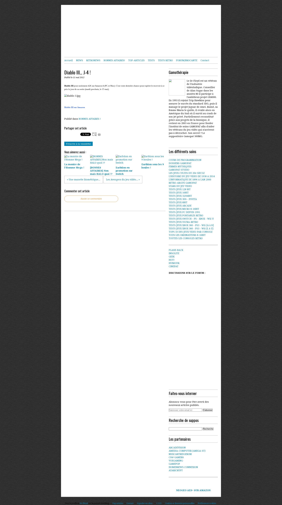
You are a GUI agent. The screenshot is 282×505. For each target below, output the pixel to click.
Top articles (117, 503)
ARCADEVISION (177, 447)
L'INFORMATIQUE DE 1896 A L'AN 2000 (190, 179)
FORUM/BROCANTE (186, 60)
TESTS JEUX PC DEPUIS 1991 (184, 212)
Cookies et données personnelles (179, 503)
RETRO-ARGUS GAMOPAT (183, 182)
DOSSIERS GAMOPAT (180, 163)
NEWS (79, 60)
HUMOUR (174, 263)
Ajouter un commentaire (91, 199)
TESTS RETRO (165, 60)
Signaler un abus (145, 503)
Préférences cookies (207, 503)
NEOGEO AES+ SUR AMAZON (193, 490)
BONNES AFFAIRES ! (90, 119)
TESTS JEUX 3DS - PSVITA (183, 199)
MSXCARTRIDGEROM (180, 454)
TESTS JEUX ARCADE (180, 205)
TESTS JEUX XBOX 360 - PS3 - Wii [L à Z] (191, 228)
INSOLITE (174, 253)
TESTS (151, 60)
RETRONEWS (93, 60)
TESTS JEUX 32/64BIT (180, 196)
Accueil (68, 60)
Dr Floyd (84, 503)
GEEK (172, 256)
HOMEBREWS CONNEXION (183, 467)
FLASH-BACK (176, 250)
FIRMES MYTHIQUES (180, 166)
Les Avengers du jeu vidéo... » (123, 179)
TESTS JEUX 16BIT (179, 192)
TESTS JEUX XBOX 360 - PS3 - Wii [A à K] (191, 225)
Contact (205, 60)
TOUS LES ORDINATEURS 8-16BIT (187, 235)
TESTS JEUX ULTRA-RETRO (183, 222)
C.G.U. (159, 503)
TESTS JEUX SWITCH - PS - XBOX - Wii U (191, 218)
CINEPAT (173, 266)
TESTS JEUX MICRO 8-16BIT (184, 209)
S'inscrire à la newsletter (78, 143)
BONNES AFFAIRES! (114, 60)
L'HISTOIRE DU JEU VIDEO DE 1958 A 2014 (192, 176)
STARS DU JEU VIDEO (180, 186)
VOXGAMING (176, 460)
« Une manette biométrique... (83, 179)
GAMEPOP (174, 464)
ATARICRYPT (176, 470)
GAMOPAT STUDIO (179, 169)
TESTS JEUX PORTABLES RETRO (186, 215)
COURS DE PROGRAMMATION (185, 160)
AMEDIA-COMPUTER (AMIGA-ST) (187, 451)
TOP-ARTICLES (136, 60)
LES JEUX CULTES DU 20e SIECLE (187, 173)
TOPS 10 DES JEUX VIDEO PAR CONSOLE (190, 231)
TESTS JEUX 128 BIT (180, 189)
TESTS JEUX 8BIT (178, 202)
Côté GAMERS (176, 457)
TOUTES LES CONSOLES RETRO (186, 238)
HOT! (171, 260)
